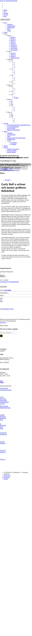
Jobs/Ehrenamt (11, 134)
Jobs (5, 11)
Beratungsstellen (11, 150)
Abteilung (10, 133)
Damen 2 (13, 56)
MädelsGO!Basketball (13, 130)
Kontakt (6, 13)
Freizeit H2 (14, 46)
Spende (6, 146)
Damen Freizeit (15, 58)
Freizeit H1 (14, 45)
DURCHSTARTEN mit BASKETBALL (19, 125)
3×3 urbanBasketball (13, 126)
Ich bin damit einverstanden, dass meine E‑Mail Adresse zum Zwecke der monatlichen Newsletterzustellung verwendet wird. (17, 340)
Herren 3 (13, 40)
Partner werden (11, 152)
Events (5, 32)
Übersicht (10, 24)
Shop (5, 16)
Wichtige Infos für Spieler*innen (16, 138)
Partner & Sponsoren (13, 149)
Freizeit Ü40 (14, 50)
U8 (11, 101)
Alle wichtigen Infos (5, 168)
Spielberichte (10, 27)
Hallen (5, 10)
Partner (6, 147)
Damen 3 (13, 54)
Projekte (6, 123)
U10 (12, 104)
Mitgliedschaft (11, 139)
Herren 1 (13, 37)
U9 (11, 102)
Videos (9, 30)
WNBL (16, 98)
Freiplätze (13, 144)
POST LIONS (11, 128)
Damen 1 (13, 53)
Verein (5, 131)
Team (8, 136)
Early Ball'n (14, 48)
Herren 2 (13, 38)
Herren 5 (13, 43)
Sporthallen (14, 142)
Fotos (8, 29)
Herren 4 (13, 42)
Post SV (6, 15)
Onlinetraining (11, 26)
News (5, 22)
